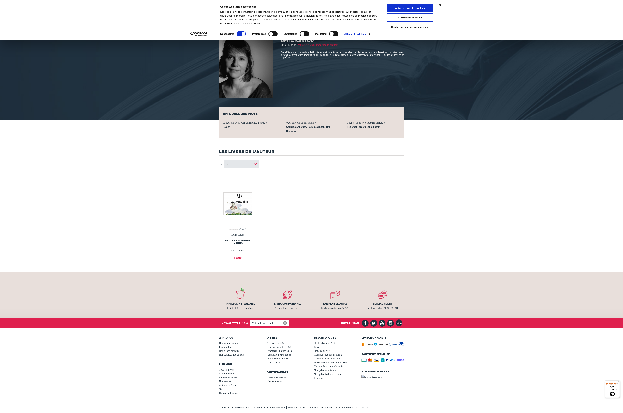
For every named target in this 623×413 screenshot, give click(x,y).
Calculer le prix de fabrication (329, 366)
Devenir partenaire (276, 377)
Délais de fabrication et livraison (330, 362)
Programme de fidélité (278, 358)
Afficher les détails (355, 34)
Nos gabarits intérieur (325, 370)
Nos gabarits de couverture (327, 374)
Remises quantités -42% (279, 347)
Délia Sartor (237, 234)
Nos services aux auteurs (231, 354)
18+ (221, 389)
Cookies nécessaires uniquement (410, 27)
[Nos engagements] (382, 377)
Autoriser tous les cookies (410, 8)
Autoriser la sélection (410, 17)
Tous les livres (226, 369)
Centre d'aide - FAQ (324, 343)
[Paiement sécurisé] (382, 361)
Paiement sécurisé (335, 303)
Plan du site (320, 378)
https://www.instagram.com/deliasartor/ (318, 44)
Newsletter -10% (275, 343)
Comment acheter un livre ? (328, 358)
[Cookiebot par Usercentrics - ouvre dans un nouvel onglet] (199, 34)
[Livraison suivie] (382, 345)
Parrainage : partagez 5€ (279, 354)
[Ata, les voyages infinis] (237, 203)
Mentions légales (296, 407)
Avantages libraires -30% (279, 350)
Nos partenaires (274, 381)
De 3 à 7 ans (237, 250)
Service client (382, 303)
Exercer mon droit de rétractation (352, 407)
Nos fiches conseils (229, 350)
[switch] (273, 33)
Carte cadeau (273, 362)
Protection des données (320, 407)
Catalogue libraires (228, 393)
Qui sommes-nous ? (229, 343)
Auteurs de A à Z (228, 385)
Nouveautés (225, 381)
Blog (316, 347)
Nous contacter (321, 350)
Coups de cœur (227, 373)
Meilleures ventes (228, 377)
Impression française (240, 303)
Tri (220, 164)
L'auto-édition (226, 347)
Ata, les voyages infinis (237, 242)
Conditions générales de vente (269, 407)
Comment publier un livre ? (328, 354)
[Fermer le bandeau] (440, 5)
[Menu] (618, 382)
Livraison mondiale (287, 303)
